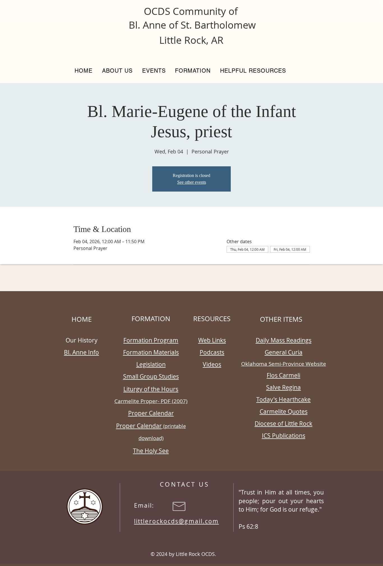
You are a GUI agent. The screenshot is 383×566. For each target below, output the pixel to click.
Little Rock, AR (191, 40)
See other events (191, 182)
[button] (117, 71)
